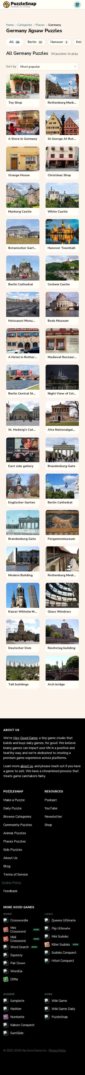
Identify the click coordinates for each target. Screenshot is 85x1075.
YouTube (51, 808)
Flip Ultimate (61, 928)
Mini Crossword (24, 930)
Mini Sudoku (60, 936)
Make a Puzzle (14, 800)
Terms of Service (15, 874)
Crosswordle (19, 920)
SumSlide (17, 1033)
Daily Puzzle (12, 808)
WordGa (16, 971)
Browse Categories (17, 816)
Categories (25, 25)
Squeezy (16, 955)
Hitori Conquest (63, 961)
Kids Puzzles (12, 849)
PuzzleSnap (60, 1017)
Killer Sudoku (65, 944)
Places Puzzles (14, 841)
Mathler (15, 1009)
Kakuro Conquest (22, 1025)
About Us (10, 858)
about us (26, 766)
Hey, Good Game (25, 738)
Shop (48, 825)
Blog (6, 866)
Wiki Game (59, 1001)
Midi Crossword (24, 939)
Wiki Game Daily (63, 1009)
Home (10, 25)
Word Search (23, 947)
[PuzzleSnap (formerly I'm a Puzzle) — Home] (19, 4)
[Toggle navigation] (77, 4)
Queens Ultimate (64, 920)
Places (40, 25)
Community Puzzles (17, 825)
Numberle (17, 1017)
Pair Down (17, 963)
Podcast (51, 800)
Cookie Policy (11, 882)
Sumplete (17, 1001)
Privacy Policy (57, 1050)
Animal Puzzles (14, 833)
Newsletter (53, 816)
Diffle (14, 979)
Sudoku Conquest (64, 953)
